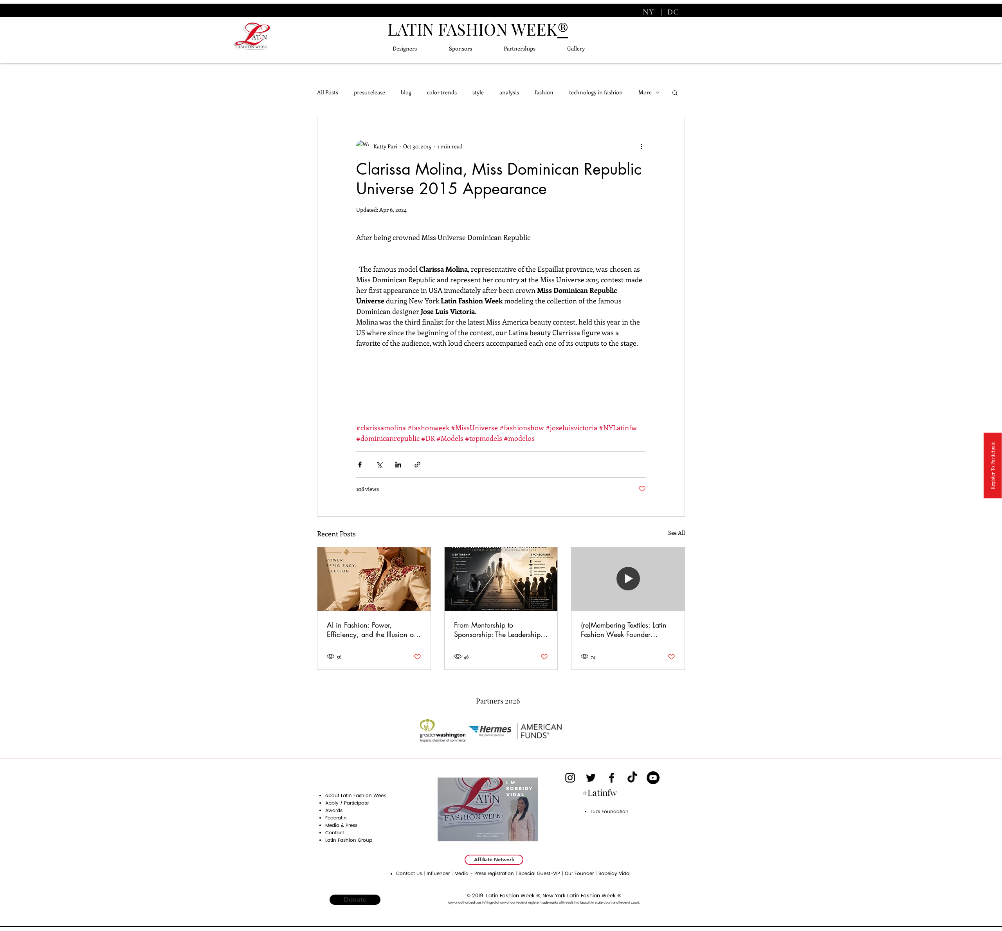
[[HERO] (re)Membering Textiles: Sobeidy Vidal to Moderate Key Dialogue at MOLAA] (628, 579)
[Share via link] (417, 464)
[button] (675, 92)
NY (649, 12)
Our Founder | (581, 873)
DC (672, 12)
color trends (442, 92)
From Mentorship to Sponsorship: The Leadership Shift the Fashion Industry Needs (497, 629)
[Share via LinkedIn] (398, 464)
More (645, 92)
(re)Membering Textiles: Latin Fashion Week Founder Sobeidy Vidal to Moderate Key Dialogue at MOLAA (624, 629)
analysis (509, 92)
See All (676, 532)
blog (406, 92)
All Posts (327, 92)
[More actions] (641, 146)
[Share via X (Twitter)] (379, 464)
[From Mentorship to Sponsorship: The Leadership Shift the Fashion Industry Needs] (501, 579)
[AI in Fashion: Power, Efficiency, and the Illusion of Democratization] (374, 579)
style (478, 92)
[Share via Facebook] (360, 464)
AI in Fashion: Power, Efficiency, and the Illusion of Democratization (371, 629)
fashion (544, 92)
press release (369, 92)
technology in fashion (596, 92)
